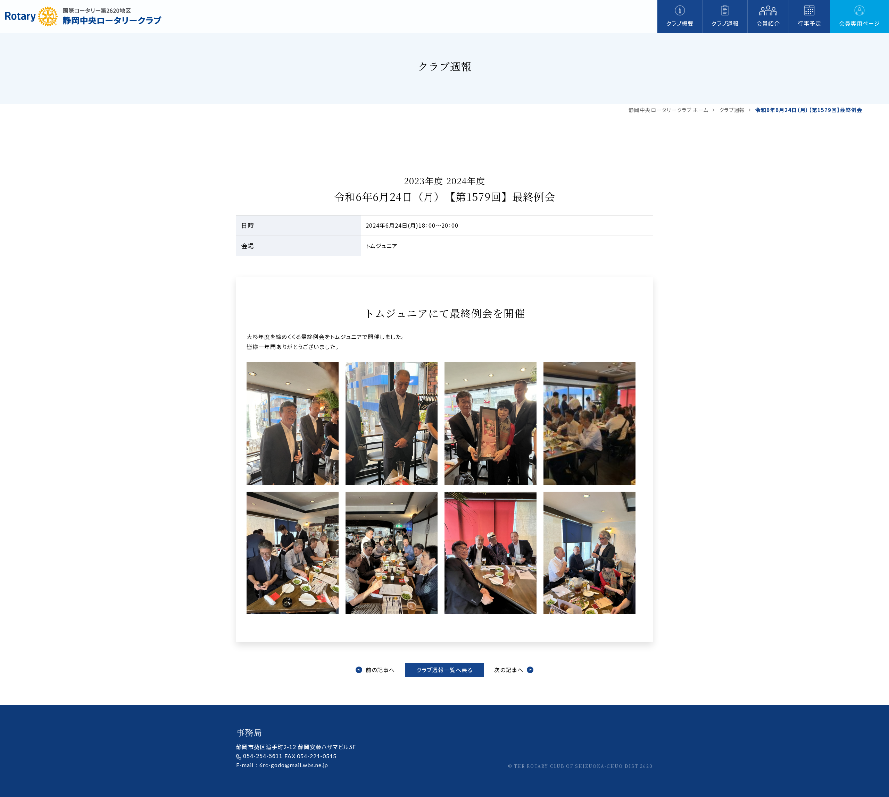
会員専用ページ (859, 23)
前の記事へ (380, 669)
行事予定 (809, 23)
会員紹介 (768, 23)
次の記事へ (508, 669)
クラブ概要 (679, 23)
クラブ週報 (725, 23)
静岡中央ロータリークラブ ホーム (669, 109)
